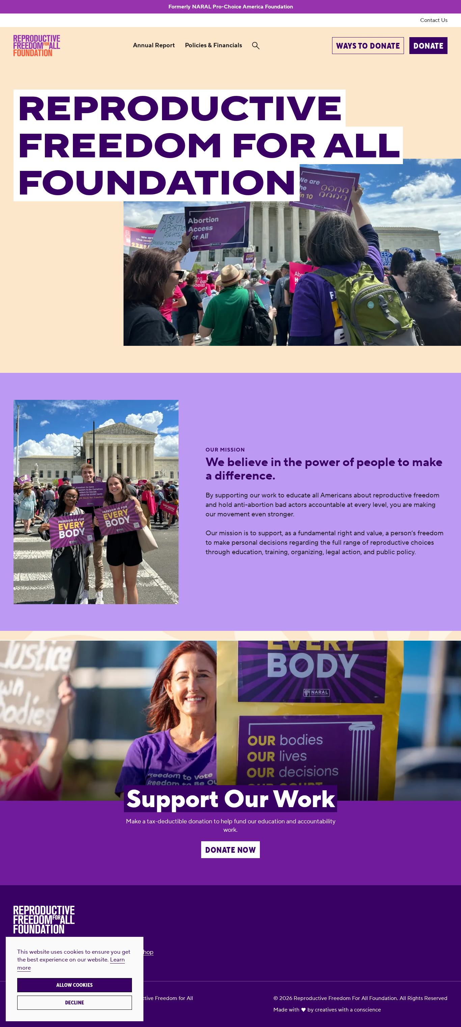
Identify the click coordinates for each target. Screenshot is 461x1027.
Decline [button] (74, 1002)
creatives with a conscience (348, 1009)
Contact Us (434, 20)
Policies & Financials (213, 45)
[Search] (256, 46)
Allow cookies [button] (74, 985)
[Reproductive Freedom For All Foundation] (36, 45)
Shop (146, 952)
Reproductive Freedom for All (156, 998)
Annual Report (154, 45)
